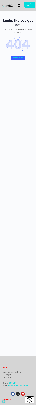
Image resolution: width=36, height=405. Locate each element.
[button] (19, 5)
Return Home (18, 58)
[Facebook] (13, 394)
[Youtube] (23, 394)
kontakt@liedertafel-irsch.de (18, 386)
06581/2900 (13, 383)
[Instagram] (18, 394)
